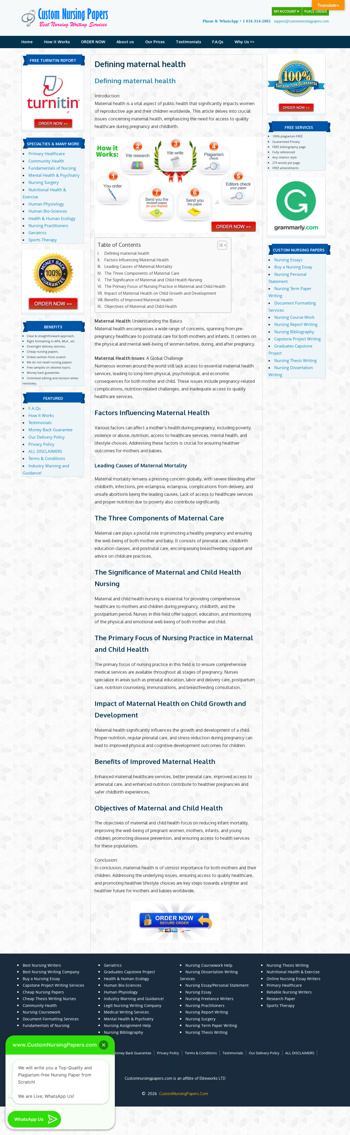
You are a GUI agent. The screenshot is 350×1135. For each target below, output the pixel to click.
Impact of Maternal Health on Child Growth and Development (160, 293)
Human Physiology (46, 204)
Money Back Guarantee (50, 429)
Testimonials (188, 41)
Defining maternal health (135, 80)
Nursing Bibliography (294, 331)
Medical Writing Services (126, 1012)
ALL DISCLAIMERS (45, 451)
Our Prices (155, 41)
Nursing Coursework (41, 1012)
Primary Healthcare (46, 153)
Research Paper (281, 998)
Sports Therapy (42, 239)
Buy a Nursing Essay (293, 267)
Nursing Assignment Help (127, 1025)
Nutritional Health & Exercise (293, 971)
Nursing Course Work (294, 317)
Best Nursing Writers (42, 965)
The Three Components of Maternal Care (141, 273)
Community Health (46, 161)
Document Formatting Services (51, 1018)
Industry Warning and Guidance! (134, 998)
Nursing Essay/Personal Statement (217, 985)
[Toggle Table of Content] (219, 245)
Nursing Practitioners (48, 225)
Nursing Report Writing (295, 324)
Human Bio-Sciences (47, 211)
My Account (287, 11)
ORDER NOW (93, 41)
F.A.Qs (217, 41)
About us (125, 41)
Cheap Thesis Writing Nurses (49, 998)
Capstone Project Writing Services (53, 985)
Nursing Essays (288, 259)
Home (27, 41)
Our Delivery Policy (46, 437)
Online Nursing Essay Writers (293, 978)
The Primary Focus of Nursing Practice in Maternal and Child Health (165, 286)
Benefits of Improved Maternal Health (138, 299)
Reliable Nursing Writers (289, 992)
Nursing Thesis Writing (295, 360)
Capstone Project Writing (297, 338)
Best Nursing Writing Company (51, 971)
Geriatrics (37, 232)
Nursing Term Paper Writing (211, 1025)
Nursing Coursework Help (208, 965)
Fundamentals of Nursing (52, 168)
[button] (103, 1045)
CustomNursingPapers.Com (183, 1093)
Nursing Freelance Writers (209, 998)
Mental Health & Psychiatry (54, 175)
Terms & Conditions (46, 458)
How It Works (57, 41)
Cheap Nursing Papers (43, 992)
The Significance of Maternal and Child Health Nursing (153, 279)
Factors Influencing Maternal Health (136, 259)
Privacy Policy (41, 444)
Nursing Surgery (43, 182)
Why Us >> (244, 41)
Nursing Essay (198, 992)
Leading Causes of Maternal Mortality (138, 266)
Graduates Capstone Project (129, 971)
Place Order (315, 11)
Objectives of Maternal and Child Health (140, 306)
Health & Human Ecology (51, 218)
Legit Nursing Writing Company (132, 1005)
